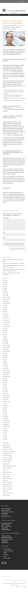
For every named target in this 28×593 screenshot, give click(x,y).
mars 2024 (5, 338)
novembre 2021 (6, 397)
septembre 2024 (6, 326)
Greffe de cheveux (7, 461)
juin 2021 (5, 407)
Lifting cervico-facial (7, 472)
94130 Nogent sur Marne (7, 537)
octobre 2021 (6, 399)
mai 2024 (5, 334)
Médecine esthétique (7, 482)
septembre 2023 (6, 351)
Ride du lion (5, 491)
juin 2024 (5, 332)
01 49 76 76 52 (4, 528)
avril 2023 (5, 361)
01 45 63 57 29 (4, 513)
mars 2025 (5, 313)
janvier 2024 (5, 343)
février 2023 (5, 366)
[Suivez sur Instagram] (2, 563)
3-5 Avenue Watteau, (6, 536)
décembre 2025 (6, 297)
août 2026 (5, 280)
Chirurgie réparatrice (7, 459)
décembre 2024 (6, 320)
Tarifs (5, 556)
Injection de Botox (7, 27)
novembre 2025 (6, 299)
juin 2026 (5, 284)
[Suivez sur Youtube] (5, 563)
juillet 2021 (5, 405)
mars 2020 (5, 439)
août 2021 (5, 403)
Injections (14, 27)
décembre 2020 (6, 420)
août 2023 (5, 353)
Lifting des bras (6, 474)
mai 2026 (5, 286)
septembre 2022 (6, 376)
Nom (4, 232)
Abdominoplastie (6, 445)
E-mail (4, 237)
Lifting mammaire (6, 476)
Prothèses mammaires (8, 486)
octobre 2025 (6, 301)
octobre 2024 (6, 324)
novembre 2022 (6, 372)
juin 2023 (5, 357)
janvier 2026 (5, 295)
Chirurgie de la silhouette (8, 451)
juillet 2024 (5, 330)
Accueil (5, 14)
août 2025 (5, 305)
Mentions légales (4, 576)
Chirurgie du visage (7, 455)
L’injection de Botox (7, 71)
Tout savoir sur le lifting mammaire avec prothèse (14, 263)
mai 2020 (5, 435)
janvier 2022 (5, 393)
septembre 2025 (6, 303)
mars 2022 (5, 389)
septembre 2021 (6, 401)
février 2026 (5, 292)
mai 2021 (5, 409)
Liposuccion (5, 480)
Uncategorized (6, 495)
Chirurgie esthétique (7, 457)
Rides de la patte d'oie (8, 493)
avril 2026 (5, 288)
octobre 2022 (6, 374)
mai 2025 (5, 309)
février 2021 (5, 416)
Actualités (6, 554)
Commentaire (6, 218)
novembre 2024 (6, 322)
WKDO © (20, 586)
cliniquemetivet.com (6, 529)
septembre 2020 (6, 426)
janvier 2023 (5, 368)
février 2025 (5, 315)
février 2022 (5, 391)
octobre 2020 (6, 424)
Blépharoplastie (6, 447)
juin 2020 (5, 432)
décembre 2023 (6, 345)
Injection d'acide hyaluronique (9, 465)
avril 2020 (5, 437)
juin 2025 (5, 307)
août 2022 (5, 378)
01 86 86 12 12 (4, 540)
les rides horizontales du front (15, 98)
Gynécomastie (6, 463)
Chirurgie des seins (7, 453)
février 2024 (5, 341)
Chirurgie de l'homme (7, 449)
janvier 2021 (5, 418)
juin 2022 (5, 382)
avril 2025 (5, 311)
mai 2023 (5, 359)
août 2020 (5, 428)
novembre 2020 (6, 422)
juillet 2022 (5, 380)
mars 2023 (5, 363)
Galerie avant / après (8, 550)
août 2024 (5, 328)
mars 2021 (5, 414)
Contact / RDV (7, 558)
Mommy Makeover (7, 484)
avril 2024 (5, 336)
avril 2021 (5, 412)
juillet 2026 (5, 282)
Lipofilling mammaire (7, 478)
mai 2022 (5, 384)
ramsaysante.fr (4, 542)
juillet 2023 (5, 355)
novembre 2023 (6, 347)
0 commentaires (11, 28)
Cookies (8, 576)
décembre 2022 (6, 370)
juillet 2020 (5, 430)
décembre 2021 (6, 395)
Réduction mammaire (7, 488)
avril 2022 (5, 386)
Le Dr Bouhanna (7, 549)
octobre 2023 (6, 349)
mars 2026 (5, 290)
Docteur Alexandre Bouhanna (11, 25)
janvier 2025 (5, 318)
